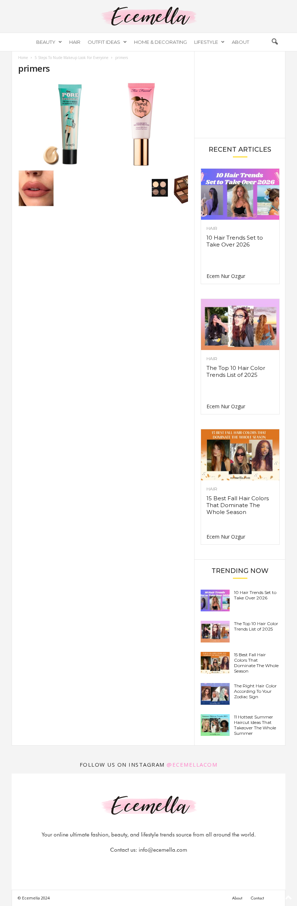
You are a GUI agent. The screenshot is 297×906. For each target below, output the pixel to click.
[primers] (103, 124)
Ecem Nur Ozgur (225, 276)
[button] (275, 42)
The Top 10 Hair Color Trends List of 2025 (235, 371)
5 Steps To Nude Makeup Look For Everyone (71, 57)
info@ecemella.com (163, 850)
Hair (74, 42)
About (240, 42)
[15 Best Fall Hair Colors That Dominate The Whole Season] (240, 454)
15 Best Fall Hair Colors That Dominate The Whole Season (237, 505)
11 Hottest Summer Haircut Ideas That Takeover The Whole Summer (255, 725)
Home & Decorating (160, 42)
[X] (157, 864)
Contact (257, 898)
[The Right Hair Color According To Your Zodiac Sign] (215, 694)
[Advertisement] (240, 94)
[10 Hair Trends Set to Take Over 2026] (240, 194)
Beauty (45, 42)
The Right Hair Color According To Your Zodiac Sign (255, 691)
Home (23, 57)
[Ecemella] (148, 16)
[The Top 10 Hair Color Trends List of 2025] (240, 324)
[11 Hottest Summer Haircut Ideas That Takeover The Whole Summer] (215, 725)
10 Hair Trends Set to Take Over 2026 (234, 241)
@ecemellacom (192, 764)
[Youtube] (173, 864)
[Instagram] (141, 864)
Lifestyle (206, 42)
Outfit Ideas (104, 42)
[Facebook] (124, 864)
